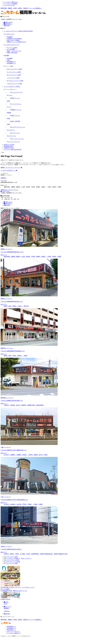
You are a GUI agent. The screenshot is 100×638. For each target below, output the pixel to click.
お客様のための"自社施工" (14, 38)
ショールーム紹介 (12, 149)
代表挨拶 (9, 37)
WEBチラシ (9, 144)
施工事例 (8, 146)
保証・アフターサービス (14, 51)
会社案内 (6, 55)
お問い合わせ (8, 22)
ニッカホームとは (9, 34)
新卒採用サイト (11, 61)
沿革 (8, 60)
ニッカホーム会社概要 (10, 3)
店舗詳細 (3, 178)
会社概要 (9, 58)
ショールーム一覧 (9, 5)
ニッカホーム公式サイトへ (8, 170)
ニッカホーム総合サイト (11, 2)
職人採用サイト (11, 629)
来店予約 (7, 25)
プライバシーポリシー (13, 631)
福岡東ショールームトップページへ (11, 167)
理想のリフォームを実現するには (16, 41)
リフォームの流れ (12, 47)
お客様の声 (9, 148)
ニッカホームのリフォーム (18, 31)
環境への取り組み (12, 52)
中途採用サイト (11, 63)
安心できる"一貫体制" (13, 40)
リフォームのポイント (12, 86)
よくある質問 (11, 49)
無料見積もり (8, 24)
